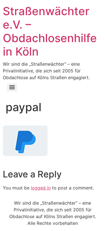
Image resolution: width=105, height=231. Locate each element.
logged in (41, 188)
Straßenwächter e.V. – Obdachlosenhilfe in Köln (50, 31)
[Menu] (12, 87)
